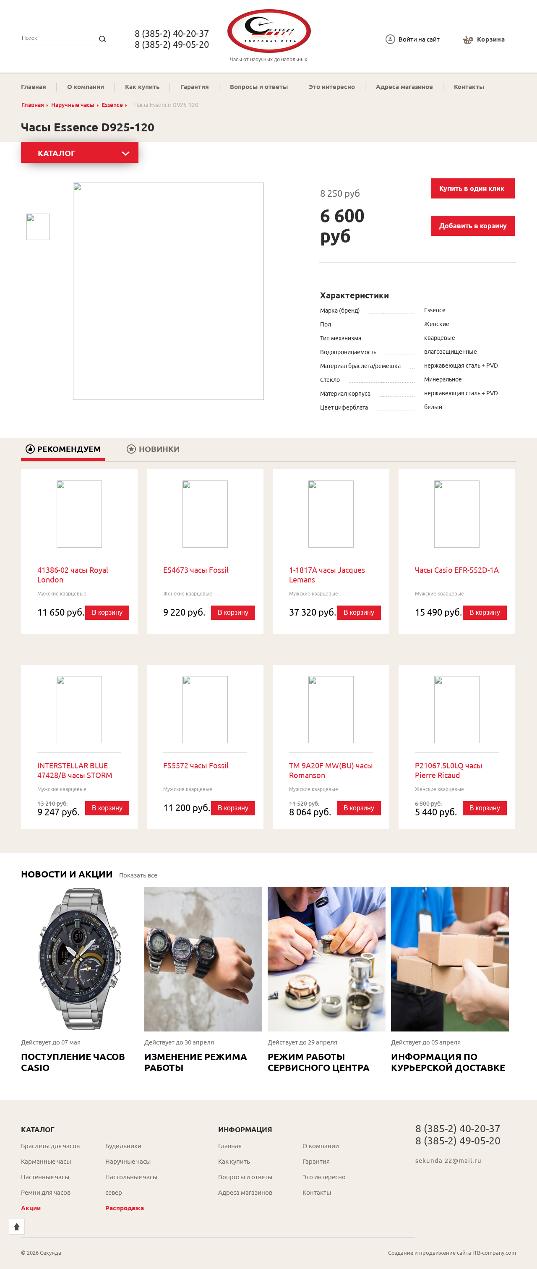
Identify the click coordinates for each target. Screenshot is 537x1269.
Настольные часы (131, 1176)
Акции (31, 1208)
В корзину (107, 612)
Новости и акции (67, 874)
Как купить (142, 86)
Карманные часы (46, 1161)
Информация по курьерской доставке (448, 1062)
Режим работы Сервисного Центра (319, 1062)
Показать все (138, 875)
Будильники (123, 1145)
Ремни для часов (45, 1192)
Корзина (491, 39)
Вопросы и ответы (259, 86)
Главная (33, 86)
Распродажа (124, 1208)
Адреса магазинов (404, 86)
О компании (85, 86)
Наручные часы (72, 105)
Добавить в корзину (473, 226)
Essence (112, 105)
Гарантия (194, 86)
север (113, 1192)
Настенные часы (45, 1176)
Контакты (469, 86)
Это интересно (332, 86)
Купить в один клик (471, 188)
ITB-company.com (494, 1253)
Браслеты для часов (50, 1145)
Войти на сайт (419, 39)
